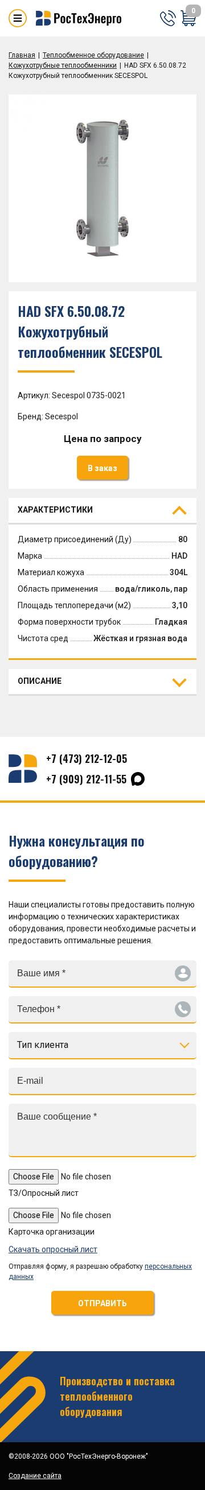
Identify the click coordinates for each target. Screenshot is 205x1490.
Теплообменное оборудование (93, 55)
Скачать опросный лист (53, 1249)
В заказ (102, 468)
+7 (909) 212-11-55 (86, 778)
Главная (22, 55)
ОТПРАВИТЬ (102, 1303)
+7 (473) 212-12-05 (86, 758)
